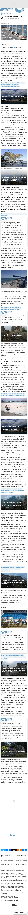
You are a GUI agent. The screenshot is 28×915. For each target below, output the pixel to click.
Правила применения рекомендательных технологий (14, 880)
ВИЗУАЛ (25, 860)
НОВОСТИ (3, 865)
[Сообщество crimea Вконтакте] (8, 850)
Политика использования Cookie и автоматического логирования (13, 877)
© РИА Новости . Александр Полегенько (7, 168)
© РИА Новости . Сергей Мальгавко (7, 417)
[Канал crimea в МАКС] (24, 850)
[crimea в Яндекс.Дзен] (14, 850)
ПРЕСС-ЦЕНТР (10, 865)
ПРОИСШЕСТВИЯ (18, 860)
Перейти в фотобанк (16, 41)
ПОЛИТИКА (4, 860)
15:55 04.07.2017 (4, 23)
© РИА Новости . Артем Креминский (7, 41)
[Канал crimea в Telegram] (3, 850)
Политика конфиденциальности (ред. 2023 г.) (11, 879)
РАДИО (17, 865)
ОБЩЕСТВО (10, 860)
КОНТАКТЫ (23, 865)
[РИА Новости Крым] (5, 13)
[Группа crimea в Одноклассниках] (19, 850)
